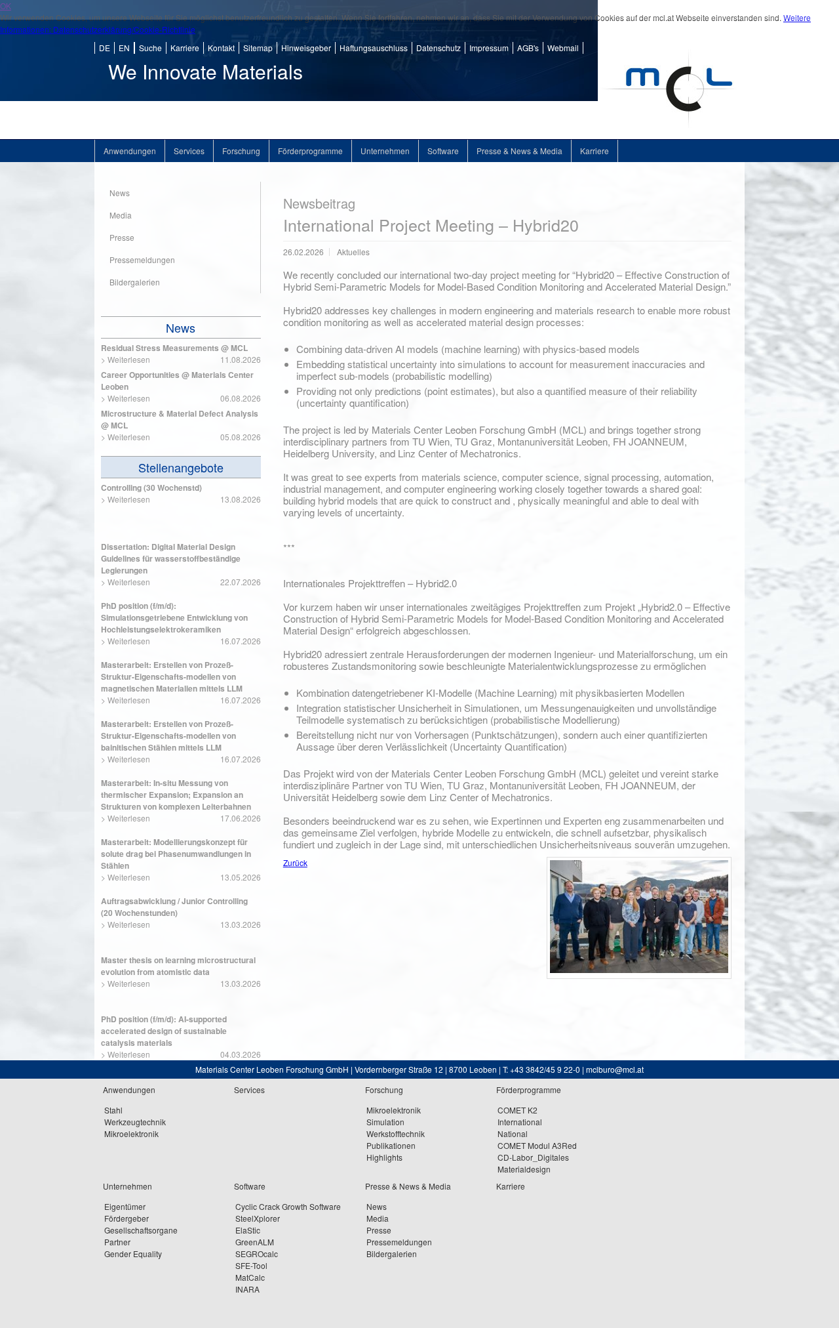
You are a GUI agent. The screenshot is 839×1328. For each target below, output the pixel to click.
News (180, 327)
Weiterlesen (128, 359)
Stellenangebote (181, 467)
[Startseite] (671, 135)
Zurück (295, 862)
